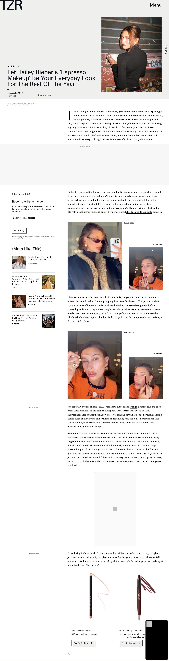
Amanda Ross (16, 93)
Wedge (133, 406)
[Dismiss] (165, 622)
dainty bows (123, 119)
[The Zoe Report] (11, 5)
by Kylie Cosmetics (100, 437)
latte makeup (120, 131)
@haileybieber (166, 49)
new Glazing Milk (137, 305)
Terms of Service (49, 236)
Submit (17, 230)
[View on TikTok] (115, 509)
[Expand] (148, 622)
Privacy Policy (19, 238)
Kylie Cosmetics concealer (137, 309)
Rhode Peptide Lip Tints (139, 211)
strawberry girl (114, 111)
